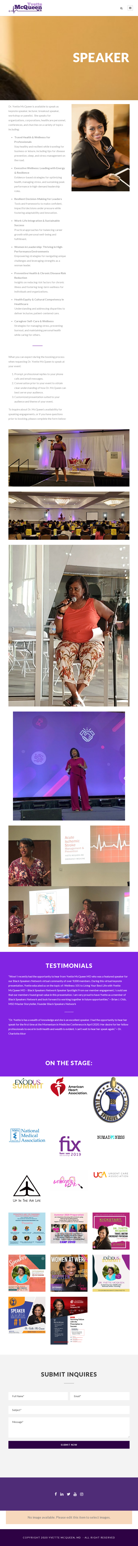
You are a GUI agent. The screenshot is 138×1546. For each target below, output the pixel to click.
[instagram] (81, 1494)
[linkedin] (61, 1494)
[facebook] (56, 1494)
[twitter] (68, 1494)
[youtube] (75, 1494)
